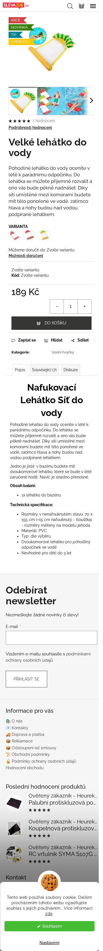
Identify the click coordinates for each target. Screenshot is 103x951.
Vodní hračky (63, 352)
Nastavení (49, 942)
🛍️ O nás (14, 721)
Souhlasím (52, 926)
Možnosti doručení (26, 255)
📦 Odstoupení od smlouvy (31, 748)
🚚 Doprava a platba (25, 734)
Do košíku (55, 323)
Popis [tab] (20, 370)
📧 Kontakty (17, 728)
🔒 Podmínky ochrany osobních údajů (41, 761)
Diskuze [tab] (71, 370)
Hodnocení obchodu (24, 768)
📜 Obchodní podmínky (28, 754)
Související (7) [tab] (44, 370)
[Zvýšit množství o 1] (84, 306)
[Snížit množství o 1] (57, 306)
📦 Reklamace (19, 741)
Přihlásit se (26, 679)
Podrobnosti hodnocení (30, 127)
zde (49, 913)
